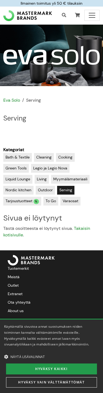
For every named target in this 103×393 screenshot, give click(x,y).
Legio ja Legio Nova (50, 168)
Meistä (14, 276)
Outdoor (45, 189)
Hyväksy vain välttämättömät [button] (51, 382)
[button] (77, 15)
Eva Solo (11, 100)
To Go (51, 200)
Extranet (15, 293)
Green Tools (16, 168)
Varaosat (70, 200)
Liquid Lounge (17, 179)
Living (42, 179)
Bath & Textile (17, 157)
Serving (65, 189)
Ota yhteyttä (19, 302)
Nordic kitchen (18, 189)
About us (16, 310)
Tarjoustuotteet (21, 201)
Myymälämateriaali (70, 179)
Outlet (13, 285)
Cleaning (44, 157)
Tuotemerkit (18, 268)
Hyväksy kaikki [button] (51, 368)
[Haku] (64, 15)
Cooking (65, 157)
